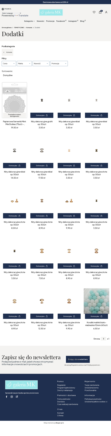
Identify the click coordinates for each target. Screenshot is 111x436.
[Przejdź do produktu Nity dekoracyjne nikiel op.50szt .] (69, 100)
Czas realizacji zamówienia (67, 404)
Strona (97, 339)
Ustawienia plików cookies (95, 401)
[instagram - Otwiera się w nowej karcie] (11, 396)
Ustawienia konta (91, 388)
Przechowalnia (90, 390)
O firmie (60, 415)
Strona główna (6, 27)
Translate (23, 15)
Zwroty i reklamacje (65, 390)
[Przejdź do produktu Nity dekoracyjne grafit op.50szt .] (42, 100)
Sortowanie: (7, 71)
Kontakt (60, 413)
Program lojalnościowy (66, 388)
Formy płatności (63, 399)
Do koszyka (40, 115)
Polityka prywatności (93, 399)
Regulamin (61, 385)
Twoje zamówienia (92, 385)
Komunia (29, 27)
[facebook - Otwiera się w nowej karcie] (6, 396)
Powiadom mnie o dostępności (14, 115)
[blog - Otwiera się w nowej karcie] (17, 396)
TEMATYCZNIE (19, 27)
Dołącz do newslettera (77, 359)
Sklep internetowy (53, 423)
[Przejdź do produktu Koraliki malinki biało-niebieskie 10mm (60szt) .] (96, 301)
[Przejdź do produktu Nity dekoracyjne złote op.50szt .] (96, 150)
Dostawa (61, 401)
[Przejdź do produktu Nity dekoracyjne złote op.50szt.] (69, 150)
